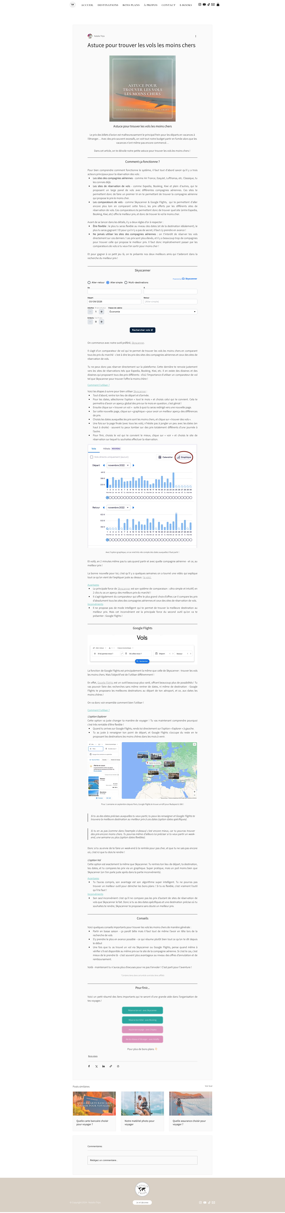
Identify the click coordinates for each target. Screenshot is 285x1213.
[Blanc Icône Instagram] (200, 1202)
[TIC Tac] (208, 4)
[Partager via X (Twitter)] (96, 1066)
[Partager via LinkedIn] (103, 1066)
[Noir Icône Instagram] (200, 4)
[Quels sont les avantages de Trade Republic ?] (94, 1104)
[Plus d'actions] (195, 36)
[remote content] (142, 305)
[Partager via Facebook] (89, 1066)
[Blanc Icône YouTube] (205, 1202)
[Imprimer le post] (118, 1066)
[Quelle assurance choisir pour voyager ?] (190, 1104)
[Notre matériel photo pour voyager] (142, 1104)
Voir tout (208, 1086)
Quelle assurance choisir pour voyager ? (189, 1122)
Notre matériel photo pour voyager (139, 1122)
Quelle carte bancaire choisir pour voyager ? (92, 1122)
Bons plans (93, 1056)
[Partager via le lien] (110, 1066)
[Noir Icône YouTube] (204, 4)
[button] (108, 5)
